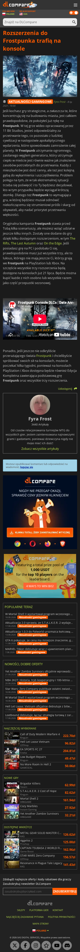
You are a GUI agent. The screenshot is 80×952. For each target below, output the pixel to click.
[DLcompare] (40, 902)
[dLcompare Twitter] (14, 945)
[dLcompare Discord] (66, 945)
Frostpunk (43, 356)
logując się (26, 467)
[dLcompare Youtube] (56, 945)
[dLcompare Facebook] (24, 945)
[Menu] (75, 5)
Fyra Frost (60, 102)
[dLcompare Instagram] (35, 945)
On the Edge (53, 243)
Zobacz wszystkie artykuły (40, 449)
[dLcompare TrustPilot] (45, 945)
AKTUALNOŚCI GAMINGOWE (30, 102)
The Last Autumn (23, 243)
